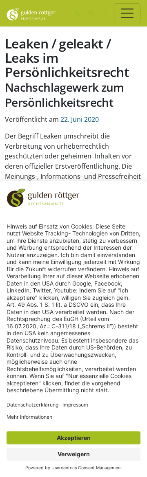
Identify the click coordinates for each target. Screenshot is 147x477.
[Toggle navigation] (127, 13)
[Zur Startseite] (31, 13)
